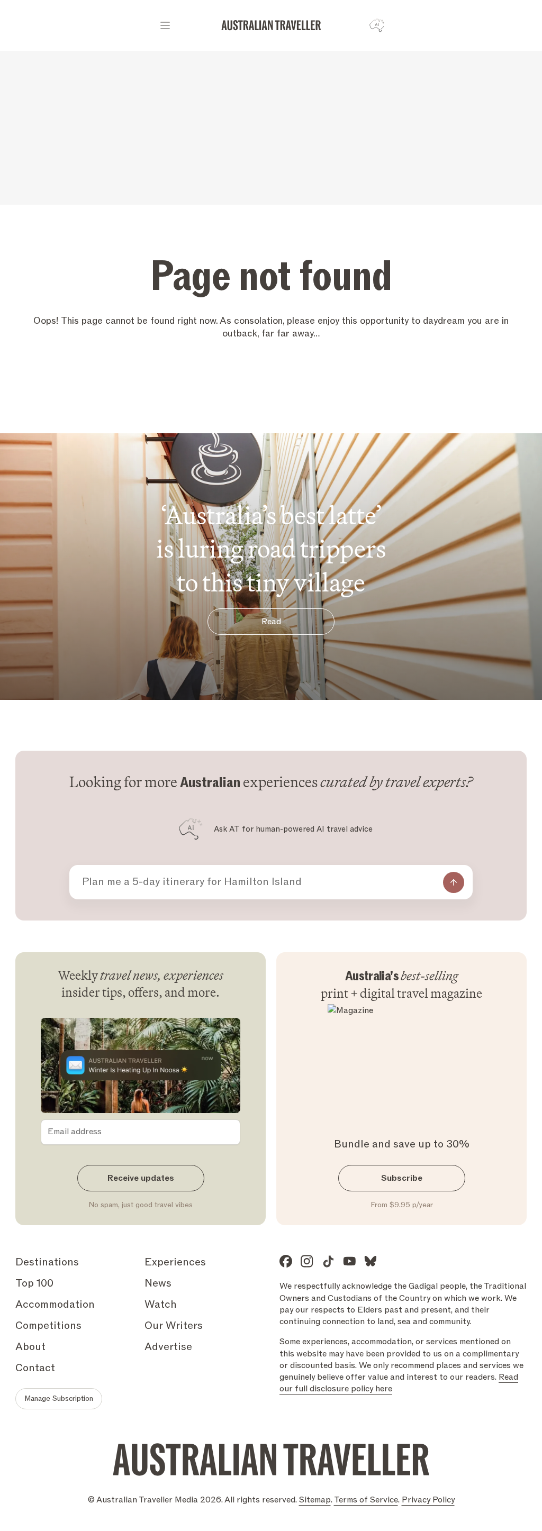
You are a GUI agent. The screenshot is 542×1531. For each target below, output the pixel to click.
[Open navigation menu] (165, 25)
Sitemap (315, 1500)
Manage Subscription (58, 1398)
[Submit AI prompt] (453, 882)
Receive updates (140, 1178)
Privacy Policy (428, 1500)
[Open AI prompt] (376, 25)
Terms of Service (366, 1500)
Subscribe (401, 1178)
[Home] (271, 25)
